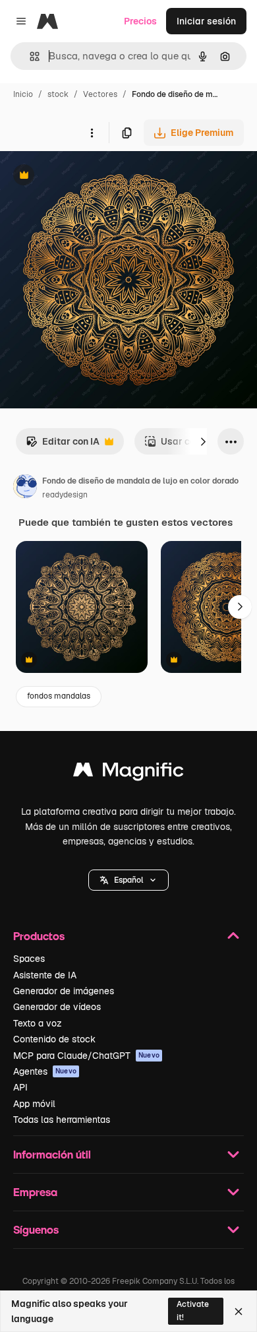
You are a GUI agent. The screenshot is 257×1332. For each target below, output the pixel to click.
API (20, 1087)
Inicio (23, 94)
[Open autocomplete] (29, 56)
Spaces (29, 959)
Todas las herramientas (61, 1120)
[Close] (238, 1311)
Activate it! (193, 1310)
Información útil (52, 1154)
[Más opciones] (91, 132)
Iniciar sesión (206, 21)
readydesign (65, 495)
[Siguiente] (203, 441)
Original (84, 176)
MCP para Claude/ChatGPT (86, 1056)
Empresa (35, 1192)
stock (58, 94)
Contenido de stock (54, 1039)
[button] (128, 880)
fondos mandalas (58, 696)
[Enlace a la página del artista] (25, 488)
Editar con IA (63, 445)
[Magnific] (128, 773)
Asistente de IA (44, 975)
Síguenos (36, 1229)
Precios (140, 21)
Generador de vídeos (57, 1007)
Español (128, 880)
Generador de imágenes (63, 991)
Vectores (100, 94)
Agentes (44, 1071)
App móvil (34, 1104)
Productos (39, 936)
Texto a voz (37, 1023)
